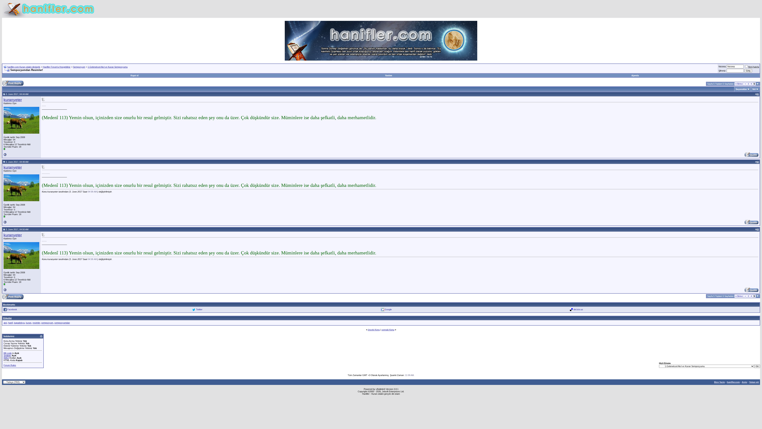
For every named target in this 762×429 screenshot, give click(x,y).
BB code (8, 353)
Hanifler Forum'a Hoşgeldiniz (56, 67)
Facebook (12, 309)
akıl (5, 323)
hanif (10, 323)
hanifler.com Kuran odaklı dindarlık (23, 67)
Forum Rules (10, 365)
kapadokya (19, 323)
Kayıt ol (135, 75)
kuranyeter (13, 100)
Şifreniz (722, 71)
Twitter (199, 309)
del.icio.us (578, 309)
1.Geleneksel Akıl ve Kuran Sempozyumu (108, 67)
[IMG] (6, 358)
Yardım (388, 75)
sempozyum (47, 323)
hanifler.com (733, 382)
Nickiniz (722, 66)
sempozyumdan (62, 323)
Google (388, 309)
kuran (28, 323)
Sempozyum (79, 67)
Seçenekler (741, 89)
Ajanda (635, 75)
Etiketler (7, 318)
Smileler (7, 355)
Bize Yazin (719, 382)
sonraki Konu (388, 330)
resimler (36, 323)
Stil (754, 89)
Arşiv (744, 382)
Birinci (739, 84)
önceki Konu (374, 330)
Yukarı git (754, 382)
